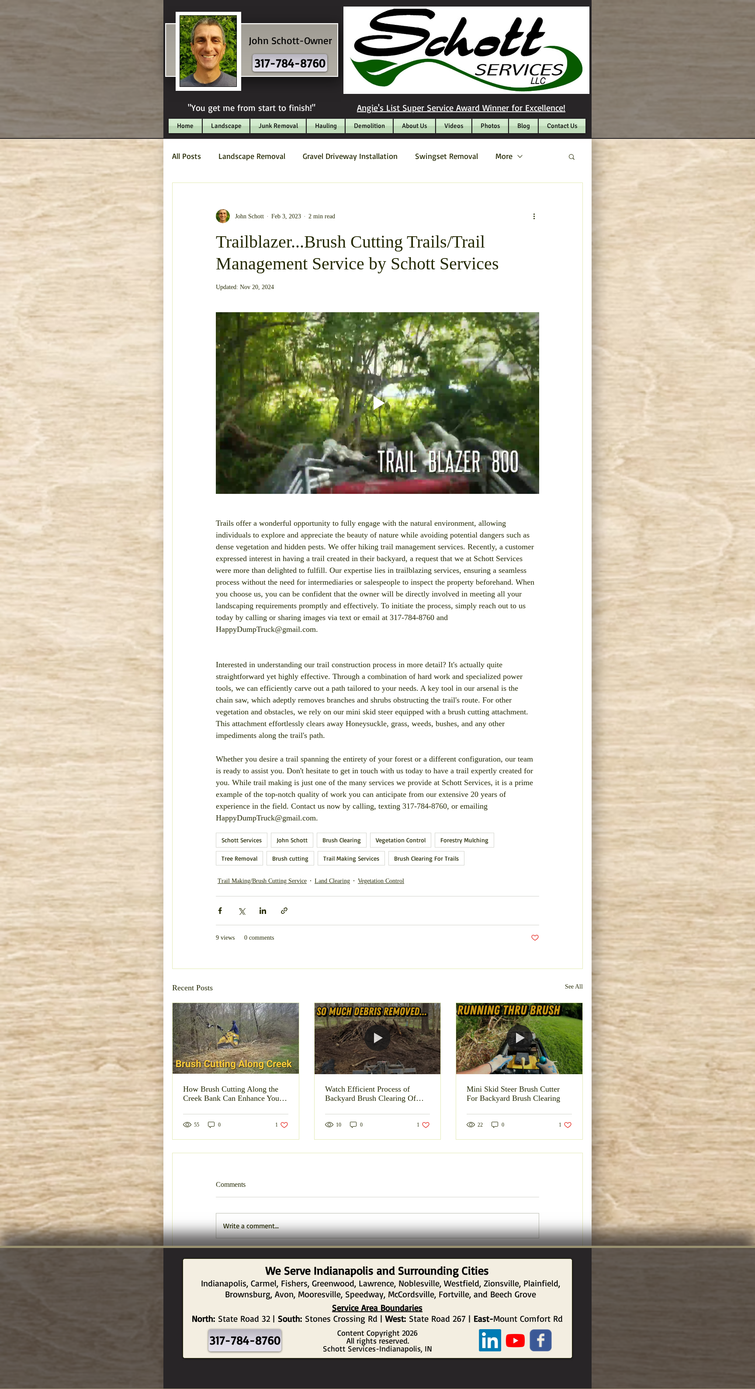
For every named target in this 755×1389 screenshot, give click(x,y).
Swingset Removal (446, 156)
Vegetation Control (401, 840)
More (504, 156)
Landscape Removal (251, 156)
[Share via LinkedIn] (263, 910)
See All (574, 986)
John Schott (292, 840)
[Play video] (377, 403)
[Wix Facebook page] (541, 1340)
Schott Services (242, 840)
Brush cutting (290, 858)
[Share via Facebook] (220, 910)
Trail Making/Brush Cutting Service (262, 881)
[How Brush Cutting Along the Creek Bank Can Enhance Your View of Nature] (236, 1038)
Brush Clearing (341, 840)
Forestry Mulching (464, 840)
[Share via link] (284, 910)
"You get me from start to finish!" (251, 107)
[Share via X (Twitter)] (241, 910)
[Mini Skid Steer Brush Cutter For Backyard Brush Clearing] (519, 1038)
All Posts (186, 156)
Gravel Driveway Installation (350, 156)
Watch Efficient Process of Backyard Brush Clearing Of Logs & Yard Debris (370, 1094)
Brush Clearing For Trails (426, 858)
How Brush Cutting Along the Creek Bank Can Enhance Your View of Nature (232, 1094)
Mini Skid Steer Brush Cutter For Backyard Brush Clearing (513, 1094)
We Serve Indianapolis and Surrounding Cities (377, 1270)
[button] (572, 156)
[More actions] (534, 216)
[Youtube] (515, 1340)
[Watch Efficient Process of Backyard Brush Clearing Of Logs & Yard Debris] (378, 1038)
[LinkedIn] (490, 1340)
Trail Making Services (351, 858)
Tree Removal (239, 858)
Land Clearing (332, 881)
